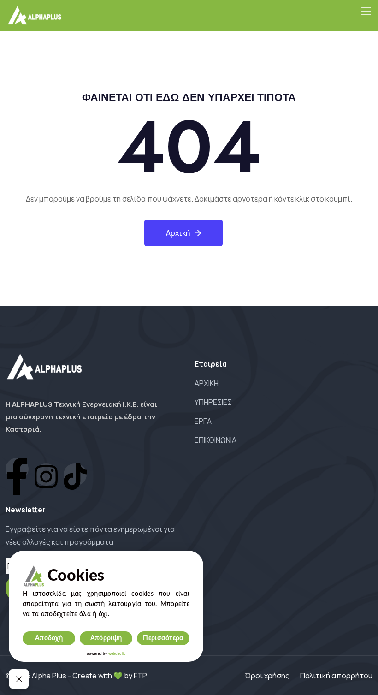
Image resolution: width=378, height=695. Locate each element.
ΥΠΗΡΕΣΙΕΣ (213, 402)
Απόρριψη (106, 638)
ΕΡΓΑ (203, 421)
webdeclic (116, 654)
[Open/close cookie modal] (19, 679)
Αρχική (178, 233)
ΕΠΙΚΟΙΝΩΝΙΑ (215, 440)
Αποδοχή (49, 638)
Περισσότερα (163, 638)
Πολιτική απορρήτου (336, 676)
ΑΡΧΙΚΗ (207, 383)
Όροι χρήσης (267, 676)
